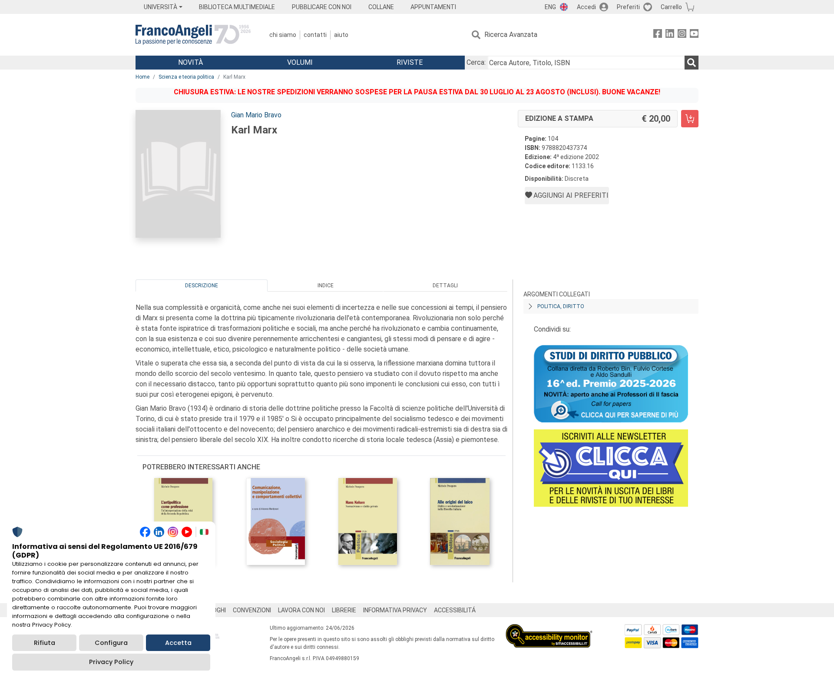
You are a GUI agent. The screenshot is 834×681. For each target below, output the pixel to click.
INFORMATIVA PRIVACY (395, 610)
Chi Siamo (282, 34)
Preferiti (628, 6)
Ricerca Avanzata (510, 34)
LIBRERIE (344, 610)
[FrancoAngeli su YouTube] (694, 35)
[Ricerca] (691, 63)
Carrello (671, 6)
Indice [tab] (326, 285)
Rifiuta (44, 642)
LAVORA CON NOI (301, 610)
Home (142, 77)
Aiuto (341, 34)
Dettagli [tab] (445, 285)
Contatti (315, 34)
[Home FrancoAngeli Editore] (193, 35)
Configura (111, 642)
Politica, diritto (560, 306)
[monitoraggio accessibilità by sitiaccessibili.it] (549, 629)
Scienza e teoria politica (186, 77)
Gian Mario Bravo (256, 115)
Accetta (178, 642)
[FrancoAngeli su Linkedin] (669, 35)
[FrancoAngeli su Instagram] (682, 35)
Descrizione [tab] (201, 285)
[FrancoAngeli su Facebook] (657, 35)
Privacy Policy (111, 662)
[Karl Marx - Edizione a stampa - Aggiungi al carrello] (689, 118)
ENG (550, 6)
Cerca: (476, 62)
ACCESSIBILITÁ (455, 610)
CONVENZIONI (252, 610)
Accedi (586, 6)
